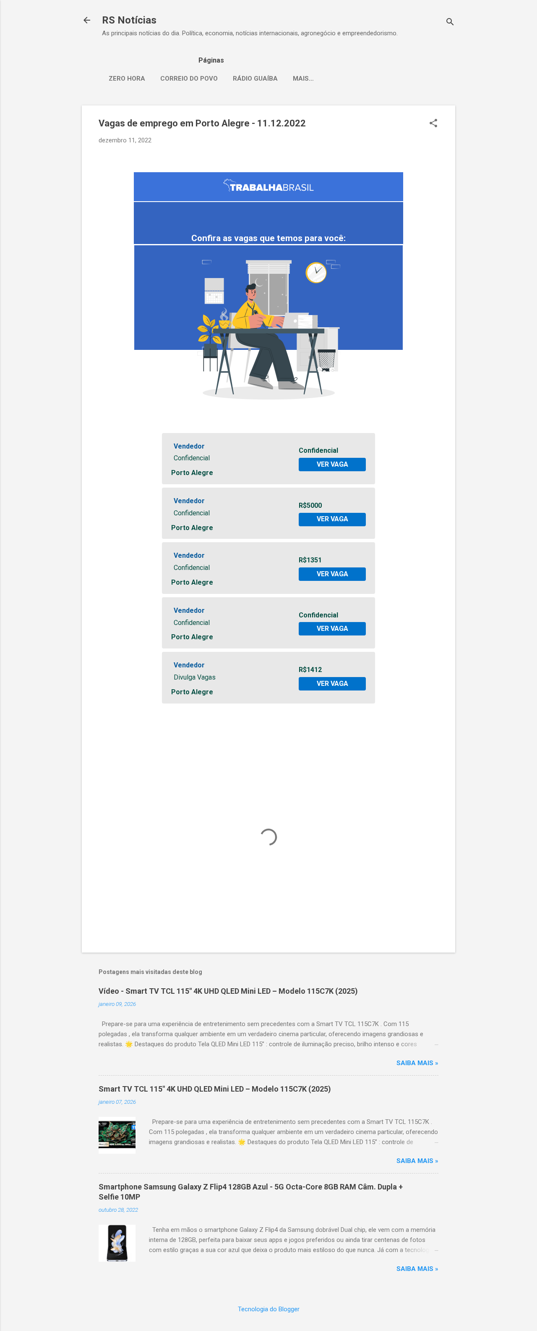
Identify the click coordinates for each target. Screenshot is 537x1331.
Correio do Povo (189, 78)
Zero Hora (127, 78)
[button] (433, 124)
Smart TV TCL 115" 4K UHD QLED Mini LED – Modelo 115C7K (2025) (215, 1088)
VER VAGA (332, 464)
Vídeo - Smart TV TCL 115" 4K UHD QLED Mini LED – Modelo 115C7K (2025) (228, 991)
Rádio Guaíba (255, 78)
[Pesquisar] (450, 23)
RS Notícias (129, 20)
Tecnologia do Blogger (269, 1309)
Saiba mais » (417, 1063)
